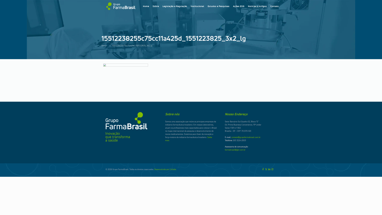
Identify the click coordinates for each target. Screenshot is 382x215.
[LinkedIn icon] (269, 169)
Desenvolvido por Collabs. (165, 169)
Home (104, 45)
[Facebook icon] (263, 169)
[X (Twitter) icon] (266, 169)
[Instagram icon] (272, 169)
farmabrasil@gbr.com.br (235, 150)
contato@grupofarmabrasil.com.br (246, 137)
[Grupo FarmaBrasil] (120, 6)
